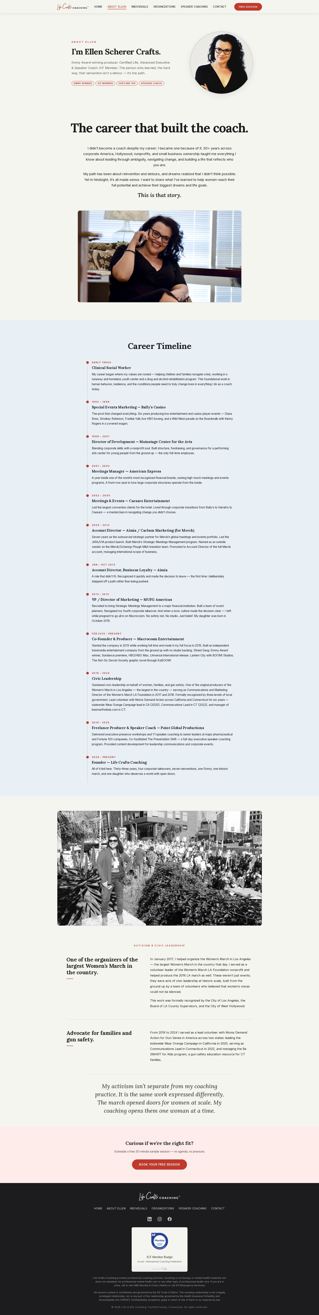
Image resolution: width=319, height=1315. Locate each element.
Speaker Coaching (194, 6)
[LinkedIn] (149, 1219)
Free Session (248, 6)
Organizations (164, 6)
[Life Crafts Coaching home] (72, 6)
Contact (220, 6)
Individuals (139, 6)
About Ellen (117, 6)
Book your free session (159, 1164)
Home (98, 6)
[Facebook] (169, 1219)
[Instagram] (159, 1219)
